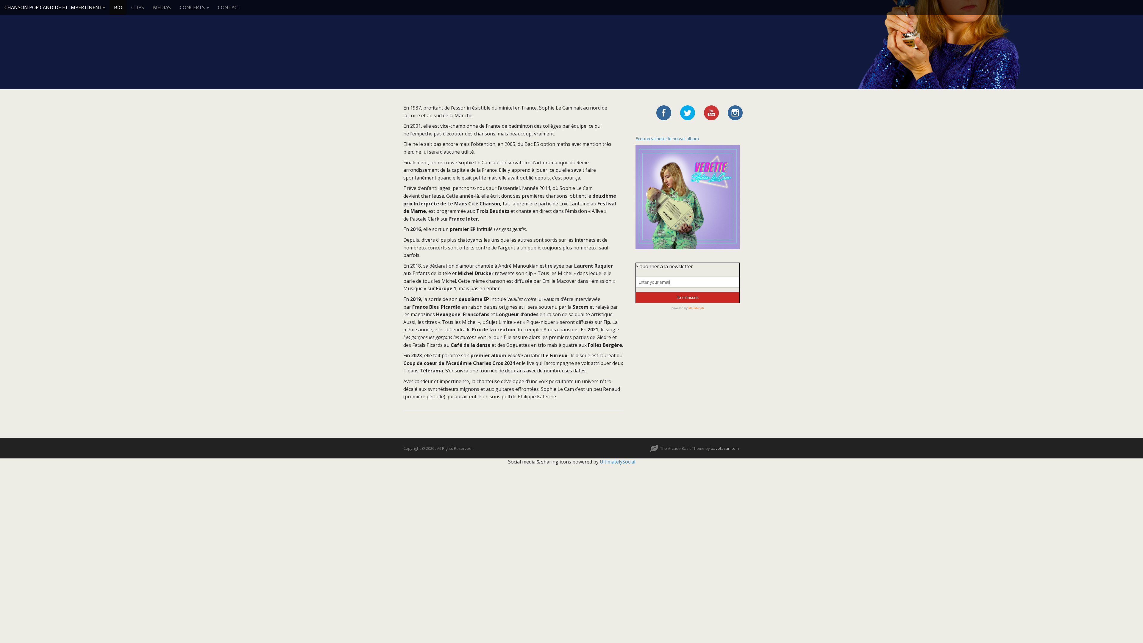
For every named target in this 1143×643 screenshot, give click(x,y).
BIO (118, 7)
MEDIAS (162, 7)
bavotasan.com (725, 448)
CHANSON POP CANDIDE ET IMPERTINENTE (54, 7)
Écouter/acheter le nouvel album (667, 138)
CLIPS (137, 7)
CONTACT (229, 7)
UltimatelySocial (617, 461)
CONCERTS (193, 7)
